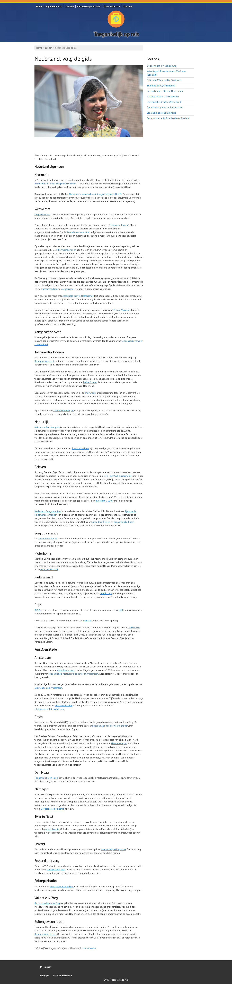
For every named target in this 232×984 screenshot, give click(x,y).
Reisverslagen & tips (88, 6)
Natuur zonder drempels (47, 427)
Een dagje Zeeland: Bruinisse (161, 112)
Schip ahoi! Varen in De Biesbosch (164, 80)
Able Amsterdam (65, 670)
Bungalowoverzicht (44, 361)
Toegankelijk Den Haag (46, 777)
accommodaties (50, 288)
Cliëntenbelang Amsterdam (48, 687)
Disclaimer (45, 966)
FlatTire (87, 620)
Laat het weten (89, 948)
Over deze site (112, 6)
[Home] (116, 19)
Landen (70, 6)
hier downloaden (63, 705)
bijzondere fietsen (100, 521)
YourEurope (106, 593)
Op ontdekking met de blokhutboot (164, 107)
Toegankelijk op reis (116, 34)
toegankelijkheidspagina (113, 849)
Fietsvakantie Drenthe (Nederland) (164, 101)
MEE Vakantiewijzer (66, 249)
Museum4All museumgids (118, 475)
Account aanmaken (62, 975)
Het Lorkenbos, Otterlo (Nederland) (165, 91)
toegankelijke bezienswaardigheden (109, 725)
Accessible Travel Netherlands (78, 295)
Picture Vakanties (122, 309)
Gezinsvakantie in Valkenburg (161, 65)
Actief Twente (52, 829)
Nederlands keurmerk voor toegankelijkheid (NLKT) (95, 194)
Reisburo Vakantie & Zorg (47, 903)
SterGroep (90, 392)
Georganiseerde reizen (62, 886)
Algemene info (54, 6)
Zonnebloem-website (78, 232)
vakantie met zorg (56, 869)
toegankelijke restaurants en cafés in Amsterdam (73, 673)
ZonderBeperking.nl (63, 410)
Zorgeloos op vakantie (52, 808)
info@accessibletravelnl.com (49, 709)
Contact (127, 6)
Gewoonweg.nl (119, 743)
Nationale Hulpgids (47, 538)
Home (39, 6)
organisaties (68, 288)
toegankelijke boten (124, 521)
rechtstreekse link (49, 569)
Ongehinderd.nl (42, 214)
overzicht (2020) (104, 500)
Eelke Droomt (90, 382)
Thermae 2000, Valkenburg (161, 85)
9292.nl (38, 610)
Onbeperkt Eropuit (119, 225)
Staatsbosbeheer (80, 448)
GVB (121, 610)
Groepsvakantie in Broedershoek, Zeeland (168, 118)
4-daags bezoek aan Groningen (163, 96)
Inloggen (44, 975)
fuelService (134, 627)
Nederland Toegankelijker (47, 511)
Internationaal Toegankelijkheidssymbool (55, 183)
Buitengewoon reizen (45, 934)
